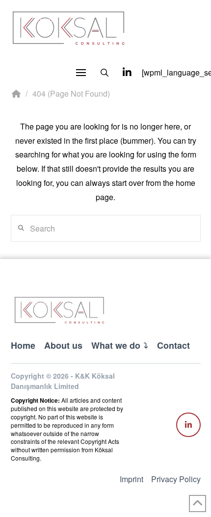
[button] (81, 72)
